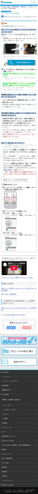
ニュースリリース (7, 480)
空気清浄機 (5, 385)
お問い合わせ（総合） (8, 440)
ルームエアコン (6, 376)
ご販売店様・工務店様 (9, 409)
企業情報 (3, 449)
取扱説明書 (7, 170)
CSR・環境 (5, 463)
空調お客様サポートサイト (9, 436)
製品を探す (6, 414)
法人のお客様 (5, 394)
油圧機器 (4, 423)
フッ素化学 (5, 418)
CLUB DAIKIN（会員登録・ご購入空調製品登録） (16, 445)
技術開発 (4, 467)
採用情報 (4, 471)
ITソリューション (7, 427)
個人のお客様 (5, 372)
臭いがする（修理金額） (9, 294)
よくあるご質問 (5, 6)
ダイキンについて (7, 454)
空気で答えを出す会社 (7, 485)
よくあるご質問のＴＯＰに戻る (14, 315)
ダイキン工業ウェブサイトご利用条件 (13, 490)
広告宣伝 (4, 476)
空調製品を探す (6, 390)
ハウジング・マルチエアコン (10, 381)
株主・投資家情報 (7, 458)
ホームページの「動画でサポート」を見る (18, 277)
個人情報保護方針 (30, 490)
